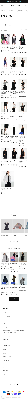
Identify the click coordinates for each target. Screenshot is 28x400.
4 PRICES (5, 371)
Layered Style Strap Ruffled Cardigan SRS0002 (22, 138)
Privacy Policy (6, 327)
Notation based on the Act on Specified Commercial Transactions (13, 331)
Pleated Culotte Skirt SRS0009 (5, 137)
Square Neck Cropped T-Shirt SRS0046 (22, 70)
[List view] (26, 30)
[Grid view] (22, 30)
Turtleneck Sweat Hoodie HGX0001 (5, 264)
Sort (19, 25)
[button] (2, 5)
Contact (5, 378)
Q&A (4, 374)
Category (5, 363)
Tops (14, 235)
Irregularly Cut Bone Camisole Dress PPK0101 (4, 70)
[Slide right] (17, 241)
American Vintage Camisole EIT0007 (23, 161)
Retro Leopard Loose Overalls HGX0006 (13, 287)
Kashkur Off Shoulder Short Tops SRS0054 (13, 70)
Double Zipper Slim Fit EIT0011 (13, 161)
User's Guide (6, 316)
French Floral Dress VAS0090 (22, 264)
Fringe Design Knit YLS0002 (22, 287)
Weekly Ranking (7, 356)
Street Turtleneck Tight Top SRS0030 (5, 92)
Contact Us (6, 312)
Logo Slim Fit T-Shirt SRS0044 (22, 92)
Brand (4, 367)
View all (14, 298)
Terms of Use (6, 339)
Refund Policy (6, 336)
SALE (4, 353)
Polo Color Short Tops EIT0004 (5, 161)
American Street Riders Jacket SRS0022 (22, 115)
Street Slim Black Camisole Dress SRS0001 (14, 137)
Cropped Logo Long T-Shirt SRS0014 (13, 115)
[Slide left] (10, 241)
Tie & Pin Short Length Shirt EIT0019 (6, 189)
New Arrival (6, 360)
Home (4, 349)
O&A (4, 323)
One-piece (4, 235)
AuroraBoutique (12, 397)
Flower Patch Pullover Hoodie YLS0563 (5, 287)
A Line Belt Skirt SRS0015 (5, 114)
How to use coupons (8, 320)
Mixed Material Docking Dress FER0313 (13, 265)
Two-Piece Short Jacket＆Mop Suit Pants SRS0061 (14, 92)
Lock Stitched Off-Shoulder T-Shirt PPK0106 (13, 47)
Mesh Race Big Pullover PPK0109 (5, 47)
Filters (9, 25)
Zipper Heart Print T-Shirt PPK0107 (21, 47)
